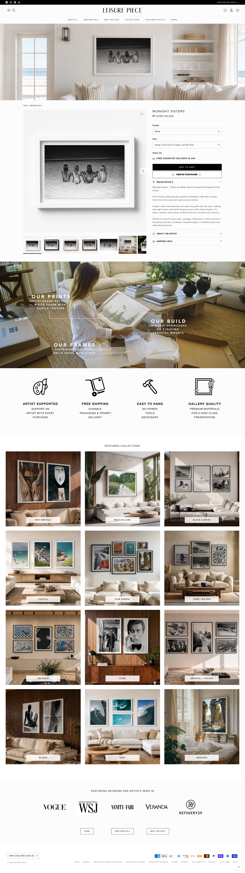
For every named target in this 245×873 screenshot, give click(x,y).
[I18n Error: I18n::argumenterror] (187, 174)
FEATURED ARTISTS (155, 20)
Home (25, 105)
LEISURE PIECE (19, 862)
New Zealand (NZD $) (227, 2)
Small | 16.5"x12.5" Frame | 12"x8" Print (174, 145)
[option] (84, 171)
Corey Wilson (164, 116)
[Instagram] (11, 2)
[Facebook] (7, 2)
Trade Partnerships (158, 862)
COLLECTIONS (132, 20)
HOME (87, 831)
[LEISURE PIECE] (122, 10)
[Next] (143, 171)
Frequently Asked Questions (107, 862)
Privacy (184, 862)
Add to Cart (187, 167)
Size (155, 139)
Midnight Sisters (36, 105)
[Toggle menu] (9, 10)
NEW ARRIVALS (91, 20)
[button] (142, 114)
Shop (76, 862)
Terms (175, 862)
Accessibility (198, 862)
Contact (212, 862)
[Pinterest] (15, 2)
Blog (235, 862)
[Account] (231, 10)
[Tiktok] (19, 2)
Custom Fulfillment (135, 862)
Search (86, 862)
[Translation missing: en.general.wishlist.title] (225, 10)
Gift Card (225, 862)
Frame (156, 125)
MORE (174, 20)
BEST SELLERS (111, 20)
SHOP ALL (73, 20)
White (157, 131)
